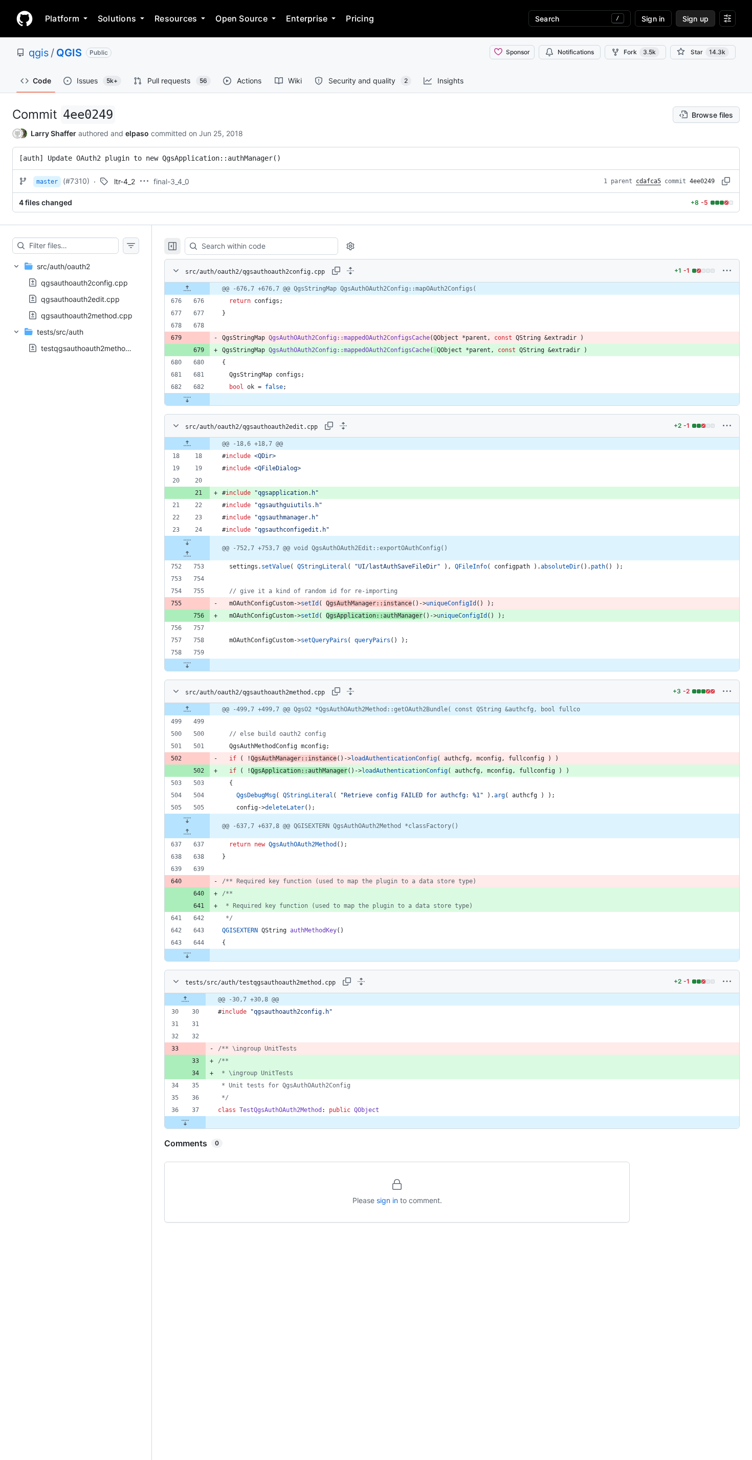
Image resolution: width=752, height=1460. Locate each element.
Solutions (117, 18)
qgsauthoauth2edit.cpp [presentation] (80, 299)
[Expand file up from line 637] (187, 832)
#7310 (76, 181)
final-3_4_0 (171, 181)
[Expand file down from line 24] (187, 542)
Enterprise (306, 18)
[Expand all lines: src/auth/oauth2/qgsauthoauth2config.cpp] (350, 271)
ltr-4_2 (124, 181)
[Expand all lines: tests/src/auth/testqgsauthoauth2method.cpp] (361, 981)
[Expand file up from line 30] (185, 999)
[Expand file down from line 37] (185, 1122)
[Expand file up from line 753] (187, 554)
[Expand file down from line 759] (187, 665)
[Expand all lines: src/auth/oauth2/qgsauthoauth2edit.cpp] (343, 426)
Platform (62, 18)
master (47, 181)
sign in (387, 1200)
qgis (39, 53)
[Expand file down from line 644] (187, 955)
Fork (640, 52)
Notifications (576, 52)
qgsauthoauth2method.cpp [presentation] (86, 315)
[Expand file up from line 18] (187, 444)
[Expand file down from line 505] (187, 820)
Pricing (360, 18)
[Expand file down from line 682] (187, 399)
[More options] (727, 271)
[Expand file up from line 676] (187, 288)
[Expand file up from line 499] (187, 709)
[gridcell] (452, 288)
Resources (175, 18)
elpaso (137, 133)
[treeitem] (75, 290)
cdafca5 (648, 181)
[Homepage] (24, 18)
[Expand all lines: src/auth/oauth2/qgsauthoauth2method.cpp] (350, 691)
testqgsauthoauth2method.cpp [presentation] (93, 348)
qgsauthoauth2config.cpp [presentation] (84, 282)
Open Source (241, 18)
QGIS (69, 53)
